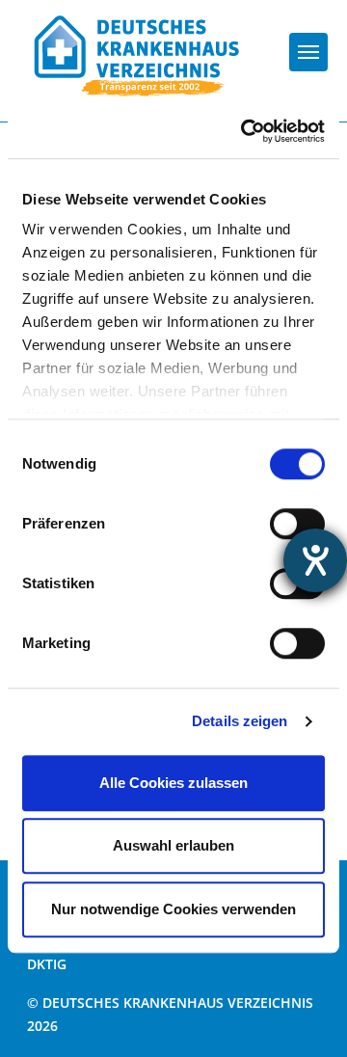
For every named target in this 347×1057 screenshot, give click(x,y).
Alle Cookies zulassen (173, 782)
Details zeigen (239, 721)
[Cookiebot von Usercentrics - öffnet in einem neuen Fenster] (245, 131)
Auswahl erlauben (173, 845)
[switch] (297, 523)
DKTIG (47, 964)
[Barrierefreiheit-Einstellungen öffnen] (315, 560)
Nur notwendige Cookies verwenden (173, 909)
